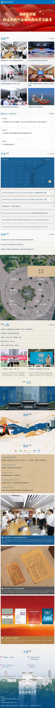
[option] (27, 18)
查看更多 (52, 38)
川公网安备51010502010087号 (35, 705)
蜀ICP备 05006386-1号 (24, 705)
